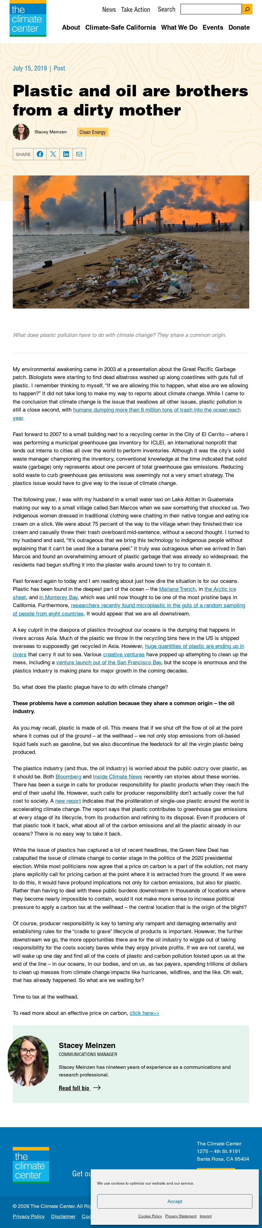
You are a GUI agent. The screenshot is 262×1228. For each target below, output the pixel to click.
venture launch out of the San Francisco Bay (108, 662)
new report (68, 801)
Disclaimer (63, 1216)
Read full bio (75, 1088)
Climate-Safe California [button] (120, 27)
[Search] (247, 9)
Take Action (135, 9)
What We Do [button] (179, 27)
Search (166, 9)
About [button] (71, 27)
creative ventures (124, 654)
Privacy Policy (29, 1216)
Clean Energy (93, 132)
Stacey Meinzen (51, 131)
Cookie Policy (150, 1216)
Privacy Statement (180, 1216)
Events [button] (213, 27)
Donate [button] (239, 27)
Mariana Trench (177, 589)
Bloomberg (68, 776)
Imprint (206, 1216)
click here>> (144, 1013)
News (109, 9)
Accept (174, 1201)
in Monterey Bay (58, 597)
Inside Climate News (117, 776)
